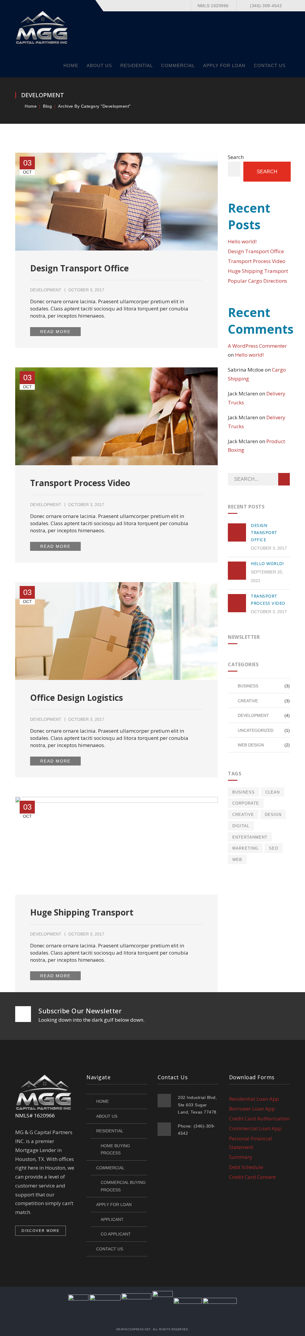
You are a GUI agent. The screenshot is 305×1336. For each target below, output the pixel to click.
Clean (272, 792)
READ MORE (55, 331)
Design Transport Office (79, 268)
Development (45, 289)
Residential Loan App (254, 1098)
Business (248, 686)
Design (273, 814)
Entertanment (249, 837)
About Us (106, 1116)
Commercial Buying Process (123, 1186)
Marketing (245, 848)
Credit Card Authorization (259, 1118)
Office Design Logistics (76, 697)
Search (236, 157)
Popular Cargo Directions (257, 280)
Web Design (251, 745)
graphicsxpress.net (133, 1329)
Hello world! (242, 241)
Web (237, 859)
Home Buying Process (115, 1149)
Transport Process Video (80, 482)
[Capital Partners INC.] (42, 26)
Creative (248, 700)
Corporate (245, 803)
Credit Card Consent (252, 1176)
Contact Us (109, 1249)
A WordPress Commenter (257, 345)
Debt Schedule (246, 1167)
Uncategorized (255, 730)
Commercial (110, 1167)
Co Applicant (116, 1234)
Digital (240, 826)
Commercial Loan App (255, 1128)
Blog (47, 106)
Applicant (112, 1219)
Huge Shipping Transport (81, 912)
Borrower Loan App (252, 1108)
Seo (273, 848)
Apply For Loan (114, 1204)
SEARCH (284, 479)
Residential (109, 1130)
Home (31, 106)
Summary (240, 1156)
